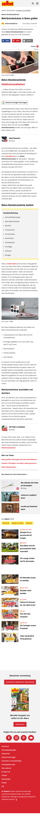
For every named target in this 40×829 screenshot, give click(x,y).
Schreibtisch (9, 156)
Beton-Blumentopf (8, 467)
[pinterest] (24, 738)
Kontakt (4, 782)
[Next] (36, 62)
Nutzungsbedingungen (9, 750)
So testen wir (6, 771)
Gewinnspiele (6, 779)
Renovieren (11, 10)
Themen (4, 775)
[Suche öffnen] (33, 3)
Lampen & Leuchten (23, 10)
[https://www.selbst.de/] (8, 3)
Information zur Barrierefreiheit (11, 761)
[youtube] (31, 738)
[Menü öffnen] (37, 3)
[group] (20, 72)
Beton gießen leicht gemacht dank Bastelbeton (19, 459)
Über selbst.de (6, 768)
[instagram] (16, 738)
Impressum (5, 746)
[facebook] (9, 738)
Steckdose (29, 523)
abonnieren (20, 724)
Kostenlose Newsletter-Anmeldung (20, 682)
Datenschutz (6, 753)
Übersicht (33, 46)
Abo (3, 786)
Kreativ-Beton (12, 264)
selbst (4, 10)
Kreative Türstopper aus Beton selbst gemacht (19, 463)
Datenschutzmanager (9, 757)
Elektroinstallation (13, 84)
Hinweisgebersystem (8, 764)
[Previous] (4, 62)
